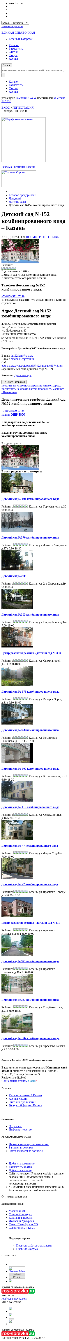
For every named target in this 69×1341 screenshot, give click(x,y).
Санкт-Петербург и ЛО (23, 1224)
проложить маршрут (51, 388)
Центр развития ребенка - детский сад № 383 (31, 653)
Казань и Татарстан (21, 38)
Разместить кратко (20, 1166)
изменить (12, 26)
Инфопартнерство (20, 1129)
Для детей (15, 198)
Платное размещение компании (29, 1144)
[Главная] (10, 191)
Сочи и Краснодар (20, 1214)
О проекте (15, 1126)
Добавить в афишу (20, 1170)
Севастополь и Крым (22, 1227)
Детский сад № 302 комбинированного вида (30, 1038)
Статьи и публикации (22, 1102)
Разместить (16, 48)
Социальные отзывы (19, 1080)
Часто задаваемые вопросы (26, 1150)
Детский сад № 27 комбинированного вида (29, 884)
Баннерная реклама (21, 1147)
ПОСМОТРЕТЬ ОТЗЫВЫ (42, 237)
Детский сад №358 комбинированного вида (30, 730)
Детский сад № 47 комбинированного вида (29, 845)
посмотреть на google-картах (19, 388)
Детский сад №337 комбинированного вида (30, 999)
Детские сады (17, 201)
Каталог (14, 45)
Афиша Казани (18, 1098)
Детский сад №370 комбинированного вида (30, 537)
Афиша (13, 58)
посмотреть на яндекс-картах (42, 385)
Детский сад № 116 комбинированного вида (30, 807)
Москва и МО (17, 1211)
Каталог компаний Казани (25, 1095)
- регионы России (18, 166)
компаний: (26, 97)
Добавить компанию (22, 1163)
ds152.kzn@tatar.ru (22, 355)
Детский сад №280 (13, 575)
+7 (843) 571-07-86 (12, 296)
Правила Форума (27, 1248)
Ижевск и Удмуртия (21, 1221)
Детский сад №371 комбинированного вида (30, 961)
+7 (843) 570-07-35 (12, 410)
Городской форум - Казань (25, 1105)
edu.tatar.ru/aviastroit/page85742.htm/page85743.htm (32, 365)
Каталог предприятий (22, 195)
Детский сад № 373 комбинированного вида (30, 691)
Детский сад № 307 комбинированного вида (30, 768)
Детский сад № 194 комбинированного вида (30, 498)
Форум (13, 55)
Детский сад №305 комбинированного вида (30, 614)
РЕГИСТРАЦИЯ (23, 107)
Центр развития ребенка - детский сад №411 (30, 922)
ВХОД (5, 107)
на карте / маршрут (14, 382)
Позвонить (9, 392)
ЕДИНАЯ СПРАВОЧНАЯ (18, 32)
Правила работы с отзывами (34, 1245)
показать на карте (12, 385)
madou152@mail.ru (22, 358)
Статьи (13, 51)
